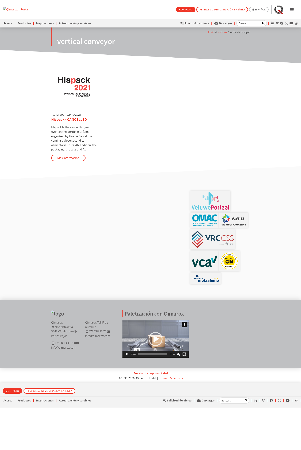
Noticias (222, 32)
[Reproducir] (127, 354)
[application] (155, 339)
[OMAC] (205, 216)
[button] (156, 339)
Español (260, 9)
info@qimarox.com (63, 347)
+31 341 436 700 (65, 343)
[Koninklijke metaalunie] (205, 276)
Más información (68, 158)
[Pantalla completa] (184, 354)
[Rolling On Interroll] (229, 254)
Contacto (185, 9)
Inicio (211, 32)
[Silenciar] (178, 354)
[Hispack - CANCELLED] (74, 66)
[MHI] (234, 216)
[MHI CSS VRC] (213, 233)
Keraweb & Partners (171, 378)
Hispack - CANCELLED (69, 119)
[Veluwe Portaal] (210, 194)
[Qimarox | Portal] (16, 9)
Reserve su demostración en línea (222, 9)
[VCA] (205, 257)
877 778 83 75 (97, 331)
